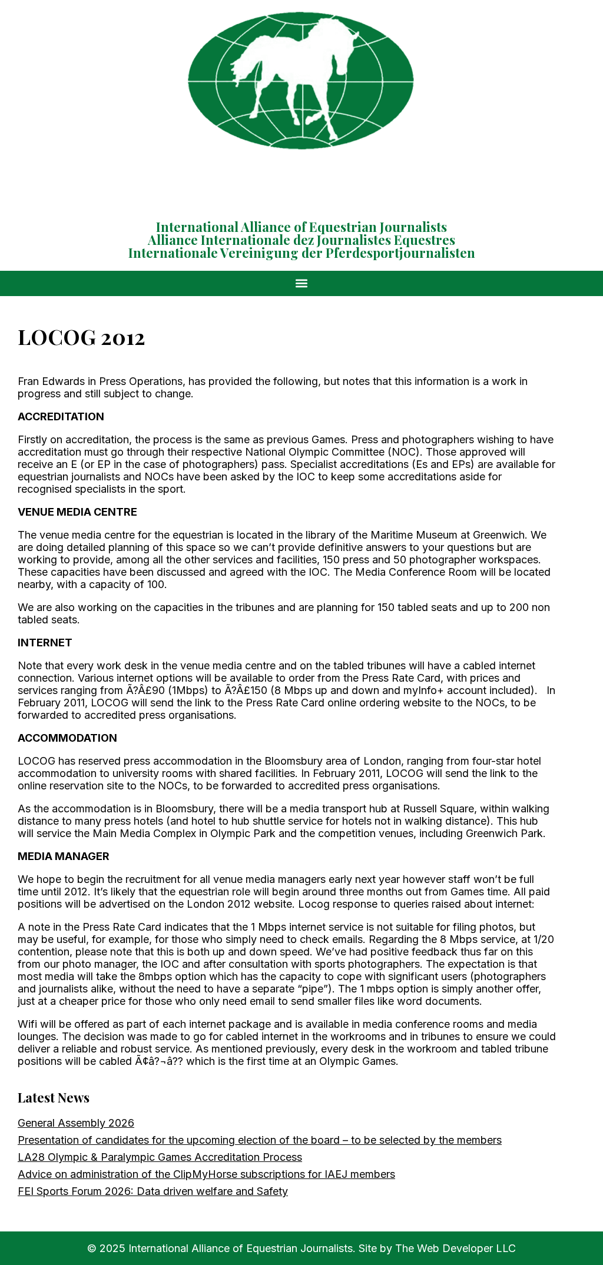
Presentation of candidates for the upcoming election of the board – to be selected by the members (260, 1140)
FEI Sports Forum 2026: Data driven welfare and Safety (153, 1191)
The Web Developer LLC (455, 1248)
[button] (302, 283)
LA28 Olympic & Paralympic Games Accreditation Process (160, 1157)
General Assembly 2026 (76, 1123)
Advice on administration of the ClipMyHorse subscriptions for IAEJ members (206, 1174)
